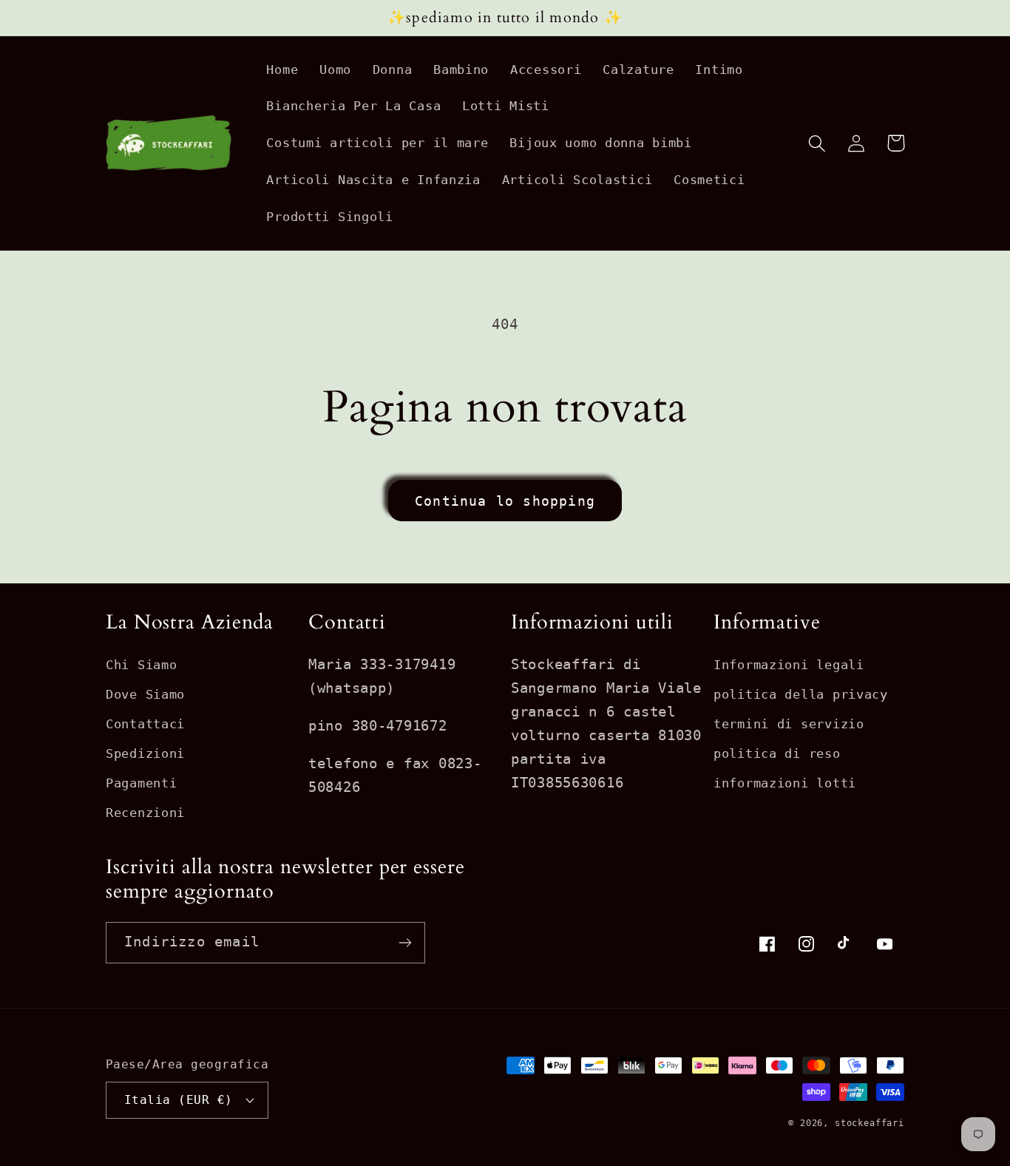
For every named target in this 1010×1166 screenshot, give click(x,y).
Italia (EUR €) (178, 1100)
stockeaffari (869, 1123)
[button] (817, 143)
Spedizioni (145, 753)
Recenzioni (145, 812)
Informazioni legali (789, 664)
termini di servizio (789, 723)
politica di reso (777, 753)
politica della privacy (801, 694)
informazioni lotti (785, 783)
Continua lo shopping (505, 501)
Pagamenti (141, 783)
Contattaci (145, 723)
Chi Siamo (141, 664)
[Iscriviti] (404, 942)
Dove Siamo (145, 694)
